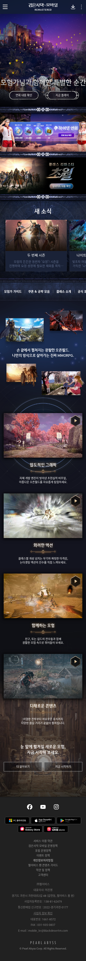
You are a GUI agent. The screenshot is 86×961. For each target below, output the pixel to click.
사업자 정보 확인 (43, 913)
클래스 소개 (63, 291)
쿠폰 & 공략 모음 (39, 291)
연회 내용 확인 (24, 95)
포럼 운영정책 (43, 851)
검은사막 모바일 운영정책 (43, 846)
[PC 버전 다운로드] (73, 7)
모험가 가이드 (13, 291)
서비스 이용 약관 (43, 841)
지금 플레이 (62, 95)
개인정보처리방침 (43, 860)
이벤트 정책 (43, 855)
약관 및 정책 (43, 870)
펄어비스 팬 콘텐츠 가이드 (43, 865)
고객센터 (43, 875)
